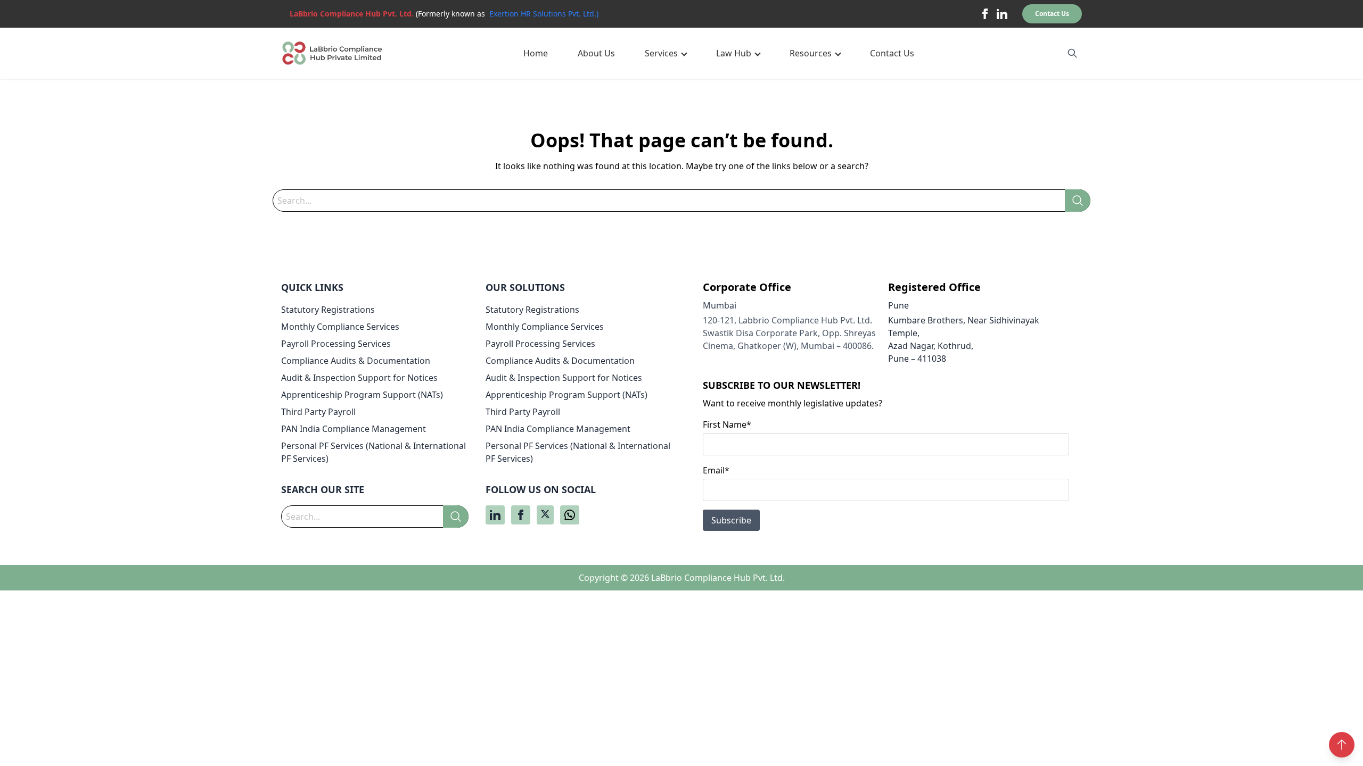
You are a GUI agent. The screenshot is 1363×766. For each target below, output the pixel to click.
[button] (665, 53)
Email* (716, 470)
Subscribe (731, 520)
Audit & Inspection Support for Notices (359, 378)
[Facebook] (985, 14)
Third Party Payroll (318, 412)
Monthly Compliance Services (340, 326)
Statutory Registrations (328, 309)
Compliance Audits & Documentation (355, 361)
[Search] (1077, 200)
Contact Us (1052, 13)
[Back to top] (1341, 744)
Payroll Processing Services (336, 343)
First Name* (727, 424)
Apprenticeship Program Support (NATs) (362, 395)
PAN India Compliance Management (353, 429)
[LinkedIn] (1002, 14)
